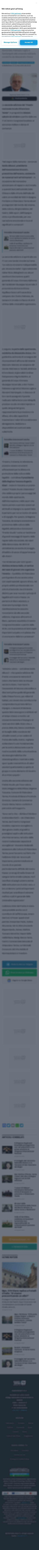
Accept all (29, 42)
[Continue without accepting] (36, 3)
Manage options (10, 42)
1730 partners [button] (16, 14)
